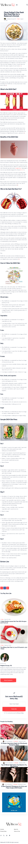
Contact (2, 829)
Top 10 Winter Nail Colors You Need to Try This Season (14, 765)
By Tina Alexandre (9, 741)
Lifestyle (16, 741)
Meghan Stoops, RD (6, 665)
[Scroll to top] (27, 843)
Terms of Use (17, 831)
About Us (16, 829)
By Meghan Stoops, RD (11, 18)
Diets (19, 18)
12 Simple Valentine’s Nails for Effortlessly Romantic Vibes (14, 744)
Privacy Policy (20, 713)
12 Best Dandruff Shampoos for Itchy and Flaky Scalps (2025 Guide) (14, 787)
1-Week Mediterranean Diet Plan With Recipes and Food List (13, 622)
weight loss (18, 168)
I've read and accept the (15, 713)
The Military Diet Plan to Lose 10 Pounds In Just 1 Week (13, 648)
